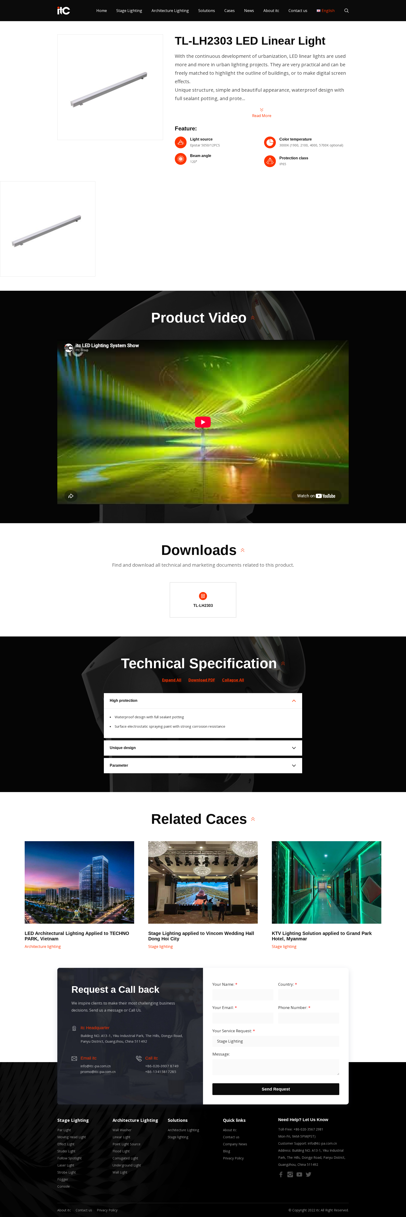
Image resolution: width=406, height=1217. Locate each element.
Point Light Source (127, 1144)
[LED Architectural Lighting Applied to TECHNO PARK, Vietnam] (79, 882)
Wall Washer (122, 1130)
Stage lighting (160, 946)
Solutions (206, 10)
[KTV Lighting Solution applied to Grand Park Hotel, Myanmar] (326, 882)
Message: (221, 1054)
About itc (271, 10)
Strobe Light (66, 1172)
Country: (287, 984)
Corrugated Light (125, 1158)
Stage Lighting (129, 10)
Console (63, 1186)
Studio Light (66, 1151)
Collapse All (233, 680)
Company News (235, 1144)
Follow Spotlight (69, 1158)
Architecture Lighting (170, 10)
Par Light (64, 1130)
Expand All (171, 680)
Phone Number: (294, 1007)
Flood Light (121, 1151)
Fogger (62, 1179)
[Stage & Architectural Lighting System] (63, 11)
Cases (229, 10)
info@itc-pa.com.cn (322, 1143)
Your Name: (224, 984)
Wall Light (120, 1172)
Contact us (298, 10)
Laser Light (65, 1165)
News (249, 10)
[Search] (344, 10)
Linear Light (121, 1137)
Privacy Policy (233, 1158)
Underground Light (127, 1165)
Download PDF (201, 680)
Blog (226, 1151)
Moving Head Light (71, 1137)
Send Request (276, 1089)
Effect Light (65, 1144)
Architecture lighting (43, 946)
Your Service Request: (233, 1030)
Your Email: (224, 1007)
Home (101, 10)
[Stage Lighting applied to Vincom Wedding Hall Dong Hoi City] (203, 882)
